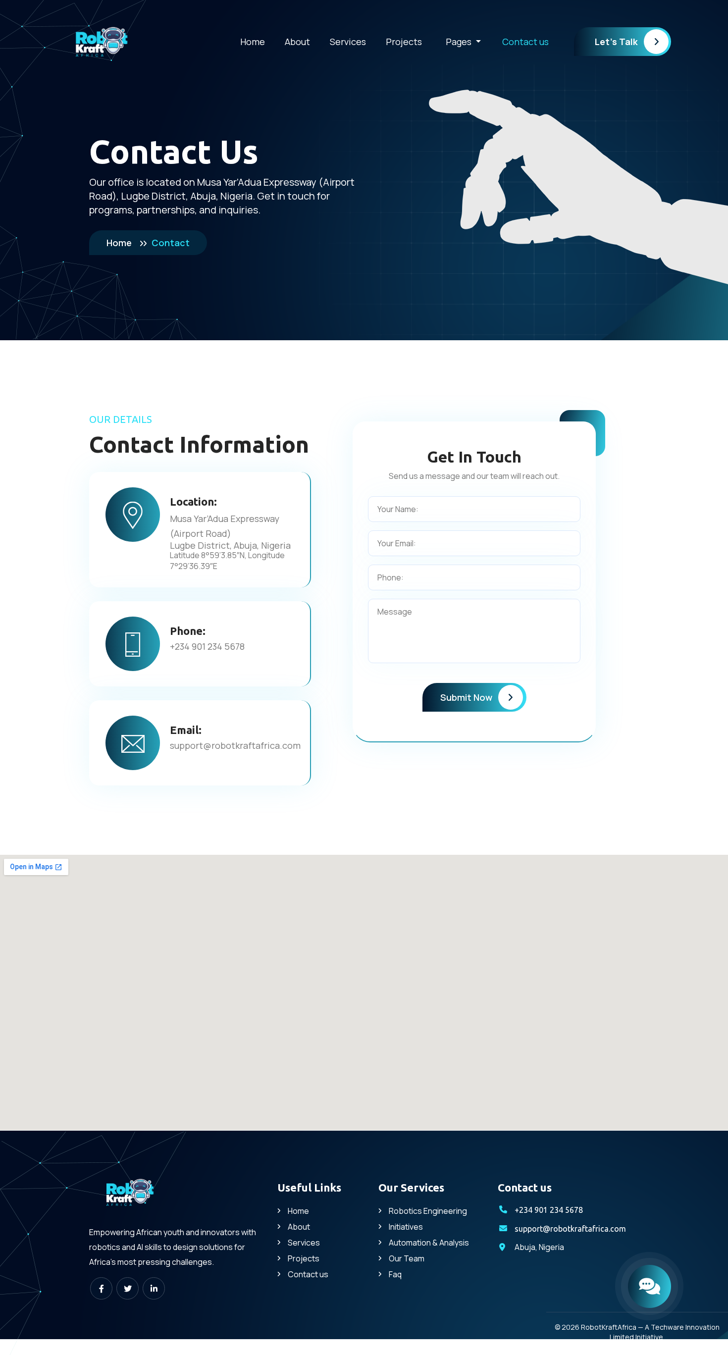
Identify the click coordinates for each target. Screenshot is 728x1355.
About (297, 42)
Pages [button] (459, 42)
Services (348, 42)
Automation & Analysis (429, 1242)
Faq (395, 1274)
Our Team (406, 1258)
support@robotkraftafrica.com (235, 745)
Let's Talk (616, 42)
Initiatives (406, 1226)
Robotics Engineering (428, 1210)
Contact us (525, 42)
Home (252, 42)
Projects (404, 42)
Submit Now (466, 697)
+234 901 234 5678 (207, 646)
